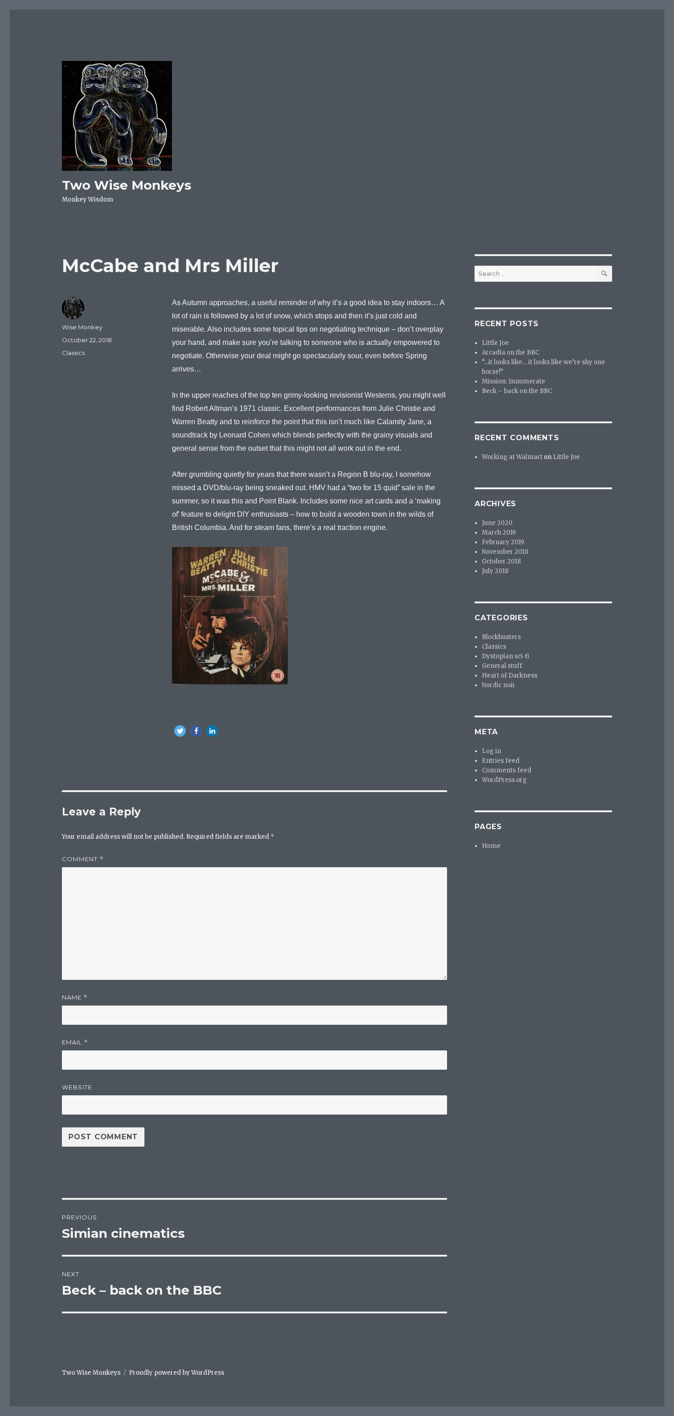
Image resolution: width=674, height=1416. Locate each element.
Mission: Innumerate (513, 381)
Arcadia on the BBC (510, 352)
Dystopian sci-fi (505, 656)
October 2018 (501, 561)
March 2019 (499, 532)
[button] (180, 731)
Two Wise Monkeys (126, 185)
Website (77, 1087)
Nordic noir (498, 685)
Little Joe (495, 343)
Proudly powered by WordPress (176, 1373)
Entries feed (500, 761)
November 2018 (505, 552)
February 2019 (503, 542)
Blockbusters (501, 637)
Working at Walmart (512, 457)
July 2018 (495, 571)
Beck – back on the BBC (517, 391)
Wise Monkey (82, 327)
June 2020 (497, 523)
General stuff (502, 666)
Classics (73, 352)
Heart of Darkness (509, 675)
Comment (83, 859)
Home (491, 846)
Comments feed (506, 770)
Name (75, 997)
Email (75, 1042)
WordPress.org (504, 780)
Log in (491, 751)
